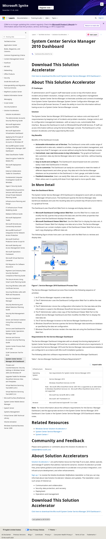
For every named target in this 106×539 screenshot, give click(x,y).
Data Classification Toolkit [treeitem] (14, 155)
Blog (29, 535)
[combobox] (14, 37)
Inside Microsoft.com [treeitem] (11, 82)
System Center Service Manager (48, 431)
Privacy (47, 535)
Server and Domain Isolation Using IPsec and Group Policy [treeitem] (16, 322)
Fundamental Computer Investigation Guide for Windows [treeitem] (14, 179)
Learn (34, 35)
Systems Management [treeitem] (12, 412)
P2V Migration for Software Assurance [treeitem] (15, 265)
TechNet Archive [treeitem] (9, 41)
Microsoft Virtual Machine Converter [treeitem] (15, 259)
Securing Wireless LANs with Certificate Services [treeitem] (16, 287)
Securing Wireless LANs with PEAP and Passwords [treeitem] (16, 293)
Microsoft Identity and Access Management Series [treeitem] (15, 246)
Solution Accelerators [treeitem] (13, 114)
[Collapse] (26, 33)
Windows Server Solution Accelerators (51, 429)
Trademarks (91, 535)
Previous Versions (19, 535)
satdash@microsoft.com (41, 450)
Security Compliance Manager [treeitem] (13, 299)
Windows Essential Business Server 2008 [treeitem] (14, 427)
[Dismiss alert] (102, 4)
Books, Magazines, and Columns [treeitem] (12, 50)
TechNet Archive (44, 35)
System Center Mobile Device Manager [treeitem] (14, 403)
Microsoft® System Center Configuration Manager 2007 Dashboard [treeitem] (16, 148)
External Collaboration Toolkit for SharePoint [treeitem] (13, 172)
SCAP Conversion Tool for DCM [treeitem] (14, 354)
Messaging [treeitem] (8, 99)
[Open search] (96, 18)
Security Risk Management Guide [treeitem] (15, 314)
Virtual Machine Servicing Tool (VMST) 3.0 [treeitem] (15, 393)
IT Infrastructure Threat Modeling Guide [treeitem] (14, 209)
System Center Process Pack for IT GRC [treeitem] (15, 347)
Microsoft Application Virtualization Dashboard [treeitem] (14, 132)
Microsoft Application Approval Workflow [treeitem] (13, 125)
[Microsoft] (3, 18)
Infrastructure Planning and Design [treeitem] (15, 202)
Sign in (101, 18)
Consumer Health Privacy (62, 535)
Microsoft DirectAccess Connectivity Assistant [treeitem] (14, 225)
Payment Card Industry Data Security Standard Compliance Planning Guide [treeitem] (15, 273)
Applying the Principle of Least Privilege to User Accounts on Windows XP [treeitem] (14, 139)
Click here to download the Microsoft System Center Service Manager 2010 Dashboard (65, 76)
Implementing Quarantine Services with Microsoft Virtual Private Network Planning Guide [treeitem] (15, 194)
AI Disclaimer (6, 535)
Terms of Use (79, 535)
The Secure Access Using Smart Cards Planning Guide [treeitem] (16, 280)
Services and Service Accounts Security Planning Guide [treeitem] (15, 339)
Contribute (39, 535)
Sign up (35, 475)
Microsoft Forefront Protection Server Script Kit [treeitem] (15, 240)
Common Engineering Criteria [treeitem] (14, 55)
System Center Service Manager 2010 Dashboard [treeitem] (15, 360)
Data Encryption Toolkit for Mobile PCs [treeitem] (15, 159)
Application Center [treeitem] (10, 45)
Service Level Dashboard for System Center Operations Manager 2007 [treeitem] (15, 331)
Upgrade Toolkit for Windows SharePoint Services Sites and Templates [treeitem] (16, 379)
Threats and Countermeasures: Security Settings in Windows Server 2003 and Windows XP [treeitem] (15, 369)
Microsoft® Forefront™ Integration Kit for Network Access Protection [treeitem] (15, 232)
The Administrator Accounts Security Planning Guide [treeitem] (15, 119)
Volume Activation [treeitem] (10, 422)
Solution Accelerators (59, 35)
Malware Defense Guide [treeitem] (14, 214)
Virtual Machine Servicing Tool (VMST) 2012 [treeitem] (15, 386)
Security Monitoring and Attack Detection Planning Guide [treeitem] (15, 307)
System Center (41, 434)
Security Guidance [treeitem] (10, 107)
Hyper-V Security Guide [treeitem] (14, 186)
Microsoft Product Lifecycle (63, 24)
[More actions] (101, 34)
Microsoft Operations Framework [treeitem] (13, 253)
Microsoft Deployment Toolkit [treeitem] (13, 166)
